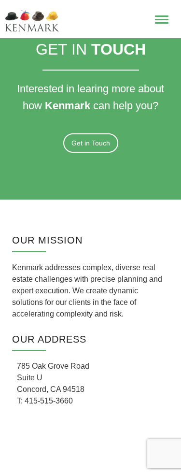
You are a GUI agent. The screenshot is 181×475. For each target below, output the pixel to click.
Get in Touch (90, 143)
